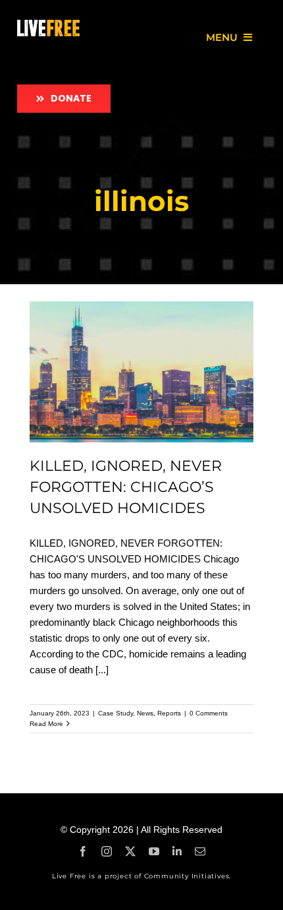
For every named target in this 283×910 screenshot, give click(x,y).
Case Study (115, 713)
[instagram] (106, 851)
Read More (46, 723)
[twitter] (130, 851)
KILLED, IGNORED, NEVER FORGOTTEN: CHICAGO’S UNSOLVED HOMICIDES (126, 487)
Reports (169, 713)
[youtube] (154, 851)
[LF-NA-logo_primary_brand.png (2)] (48, 24)
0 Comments (209, 713)
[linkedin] (177, 851)
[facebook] (83, 851)
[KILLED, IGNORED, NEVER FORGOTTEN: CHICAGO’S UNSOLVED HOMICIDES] (141, 371)
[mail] (200, 851)
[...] (102, 669)
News (145, 713)
